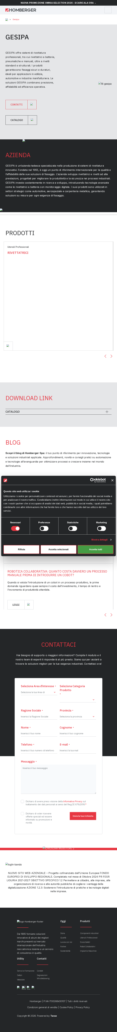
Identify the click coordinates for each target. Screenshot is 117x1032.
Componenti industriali (89, 933)
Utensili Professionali (89, 938)
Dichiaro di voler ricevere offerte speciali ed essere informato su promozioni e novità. (39, 818)
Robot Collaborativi (87, 946)
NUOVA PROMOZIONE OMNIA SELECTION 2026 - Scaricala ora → (58, 3)
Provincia (66, 710)
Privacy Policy (83, 1007)
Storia (62, 933)
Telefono (27, 744)
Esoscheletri (85, 942)
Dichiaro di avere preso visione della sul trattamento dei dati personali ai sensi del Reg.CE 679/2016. (56, 803)
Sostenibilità (65, 951)
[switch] (44, 528)
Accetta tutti (95, 549)
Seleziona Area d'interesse (38, 686)
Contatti (40, 971)
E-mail (65, 744)
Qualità (63, 938)
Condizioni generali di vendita (42, 1007)
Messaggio (29, 761)
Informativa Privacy (72, 801)
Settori (19, 975)
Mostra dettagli (99, 539)
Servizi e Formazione (25, 971)
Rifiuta (21, 549)
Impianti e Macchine (88, 951)
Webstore (21, 980)
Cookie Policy (66, 1007)
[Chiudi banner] (112, 480)
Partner (63, 946)
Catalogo (12, 411)
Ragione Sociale (32, 710)
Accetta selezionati (58, 549)
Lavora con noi (66, 942)
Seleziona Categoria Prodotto (72, 689)
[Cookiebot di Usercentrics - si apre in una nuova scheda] (92, 480)
